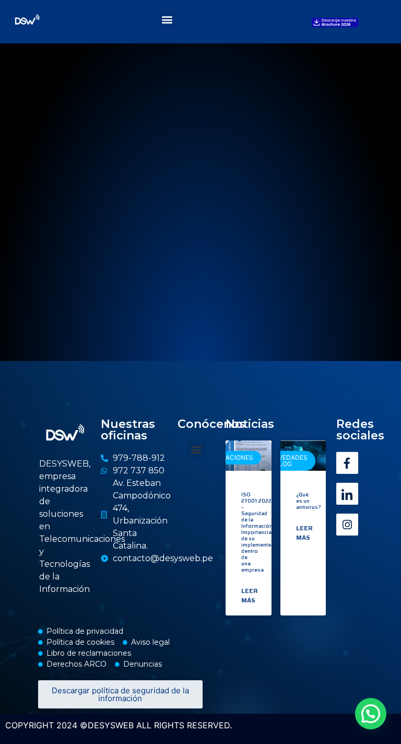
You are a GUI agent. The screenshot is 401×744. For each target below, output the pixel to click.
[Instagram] (347, 525)
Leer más (249, 595)
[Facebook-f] (347, 463)
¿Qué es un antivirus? (308, 501)
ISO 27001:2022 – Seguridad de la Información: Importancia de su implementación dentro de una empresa (261, 532)
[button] (167, 19)
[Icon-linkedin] (347, 494)
